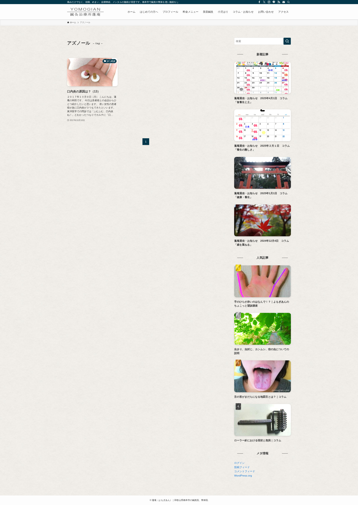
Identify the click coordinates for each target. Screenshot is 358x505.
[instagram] (269, 2)
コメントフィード (244, 471)
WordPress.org (243, 475)
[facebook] (259, 2)
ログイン (239, 462)
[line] (273, 2)
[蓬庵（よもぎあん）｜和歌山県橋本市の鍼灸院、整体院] (85, 11)
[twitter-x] (264, 2)
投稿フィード (242, 467)
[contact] (283, 2)
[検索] (288, 2)
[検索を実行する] (287, 41)
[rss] (278, 2)
